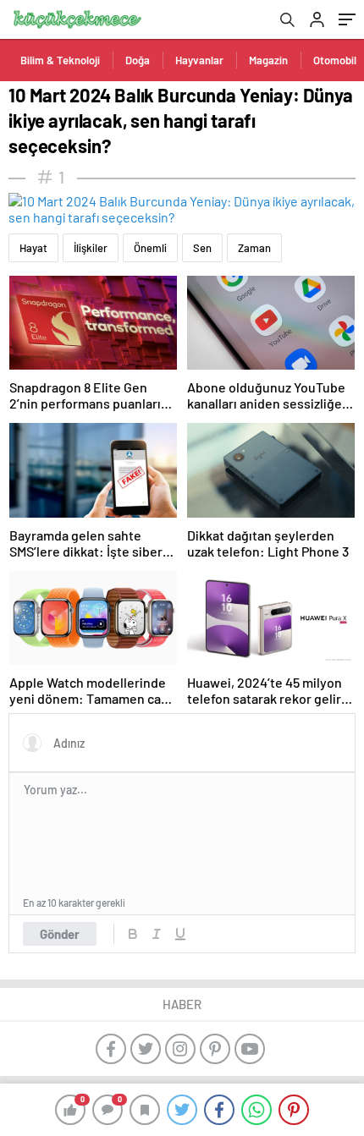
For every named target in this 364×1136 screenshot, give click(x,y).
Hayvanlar (199, 60)
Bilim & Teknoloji (60, 60)
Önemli (150, 248)
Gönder (60, 933)
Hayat (33, 248)
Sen (202, 248)
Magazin (268, 60)
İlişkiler (91, 248)
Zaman (254, 248)
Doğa (137, 60)
